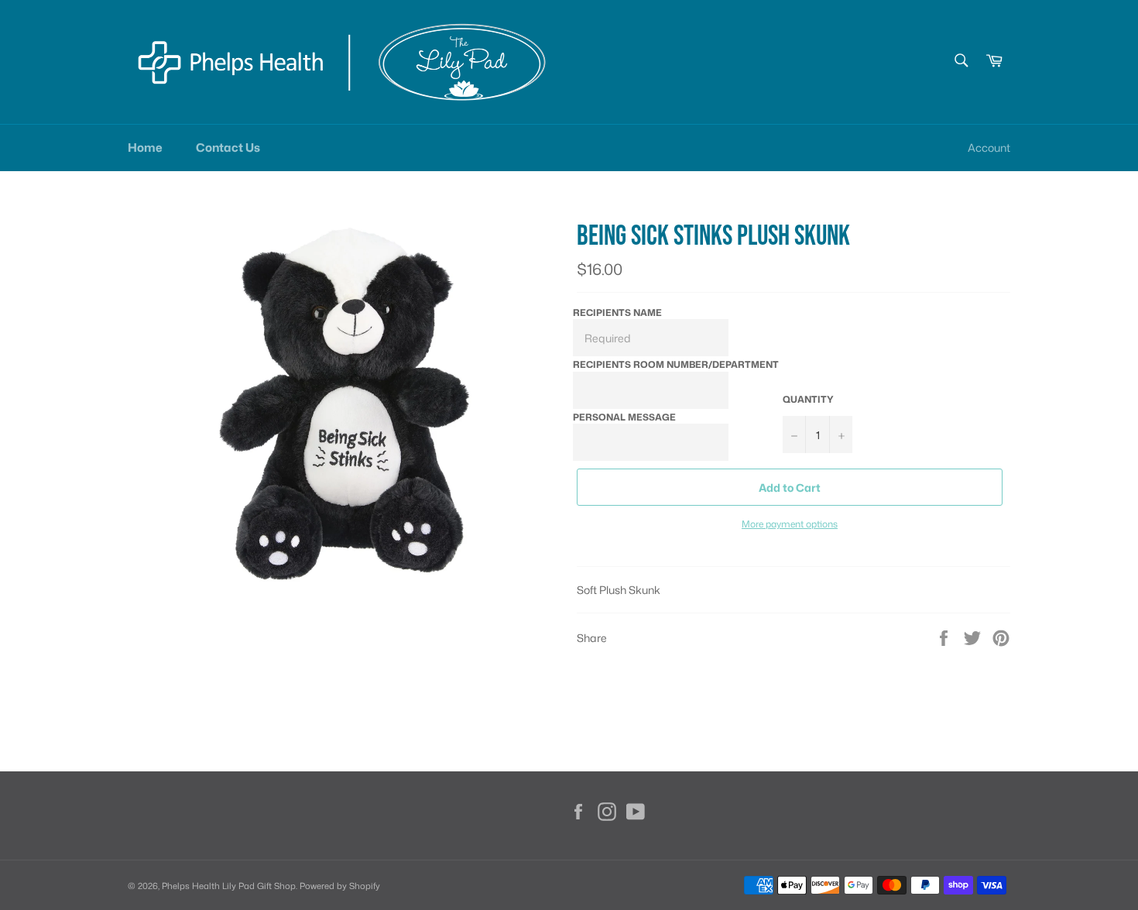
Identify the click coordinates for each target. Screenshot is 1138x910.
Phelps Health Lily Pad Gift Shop (229, 886)
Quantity (808, 399)
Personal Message (624, 417)
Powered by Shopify (340, 886)
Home (145, 147)
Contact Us (228, 147)
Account (989, 147)
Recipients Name (617, 312)
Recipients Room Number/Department (676, 364)
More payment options (790, 524)
